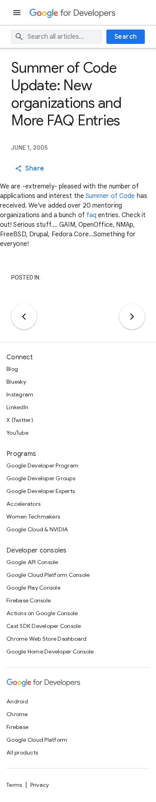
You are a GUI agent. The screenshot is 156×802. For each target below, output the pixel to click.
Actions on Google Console (42, 613)
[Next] (132, 316)
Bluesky (16, 381)
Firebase (17, 727)
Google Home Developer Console (50, 651)
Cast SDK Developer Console (43, 626)
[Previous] (24, 316)
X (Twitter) (19, 420)
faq (91, 215)
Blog (12, 368)
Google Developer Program (42, 465)
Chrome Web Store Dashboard (46, 638)
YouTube (17, 432)
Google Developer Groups (40, 478)
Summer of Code (110, 196)
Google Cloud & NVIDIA (37, 529)
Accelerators (23, 503)
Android (17, 701)
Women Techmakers (33, 516)
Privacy (39, 784)
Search (125, 37)
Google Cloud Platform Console (48, 574)
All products (22, 752)
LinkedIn (17, 407)
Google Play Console (33, 587)
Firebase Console (28, 600)
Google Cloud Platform (36, 739)
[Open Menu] (18, 12)
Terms (14, 784)
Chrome (17, 714)
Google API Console (32, 562)
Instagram (19, 394)
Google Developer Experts (40, 491)
